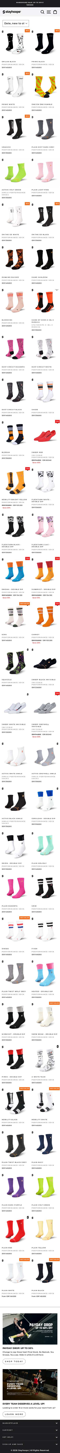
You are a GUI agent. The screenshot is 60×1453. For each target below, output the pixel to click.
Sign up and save (13, 1444)
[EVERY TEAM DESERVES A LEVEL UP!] (30, 1384)
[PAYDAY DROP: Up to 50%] (30, 1328)
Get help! (8, 1437)
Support (8, 1430)
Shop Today (14, 1361)
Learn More (14, 1414)
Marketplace (10, 1423)
